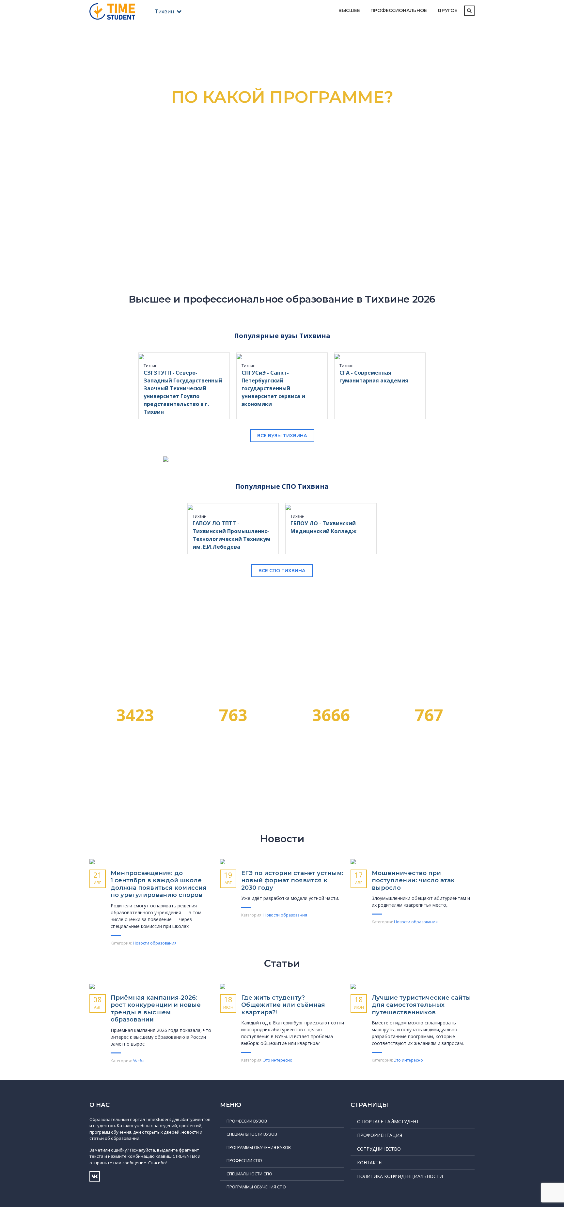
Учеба (139, 1061)
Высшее (349, 10)
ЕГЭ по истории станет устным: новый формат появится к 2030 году (292, 880)
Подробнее (282, 190)
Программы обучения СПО (256, 1187)
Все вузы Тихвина (282, 436)
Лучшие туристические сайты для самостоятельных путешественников (421, 1005)
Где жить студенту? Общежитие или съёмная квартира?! (283, 1005)
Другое (447, 10)
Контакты (370, 1162)
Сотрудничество (379, 1149)
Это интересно (277, 1060)
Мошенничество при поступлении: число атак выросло (413, 880)
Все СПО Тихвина (282, 571)
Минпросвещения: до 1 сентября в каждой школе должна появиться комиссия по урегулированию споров (159, 884)
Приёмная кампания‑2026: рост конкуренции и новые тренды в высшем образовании (156, 1008)
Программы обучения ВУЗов (259, 1147)
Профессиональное (398, 10)
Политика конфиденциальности (400, 1176)
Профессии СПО (244, 1160)
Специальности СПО (249, 1174)
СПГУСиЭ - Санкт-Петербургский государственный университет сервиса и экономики (273, 388)
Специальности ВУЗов (252, 1134)
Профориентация (379, 1135)
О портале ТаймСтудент (388, 1121)
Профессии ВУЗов (247, 1121)
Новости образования (155, 943)
